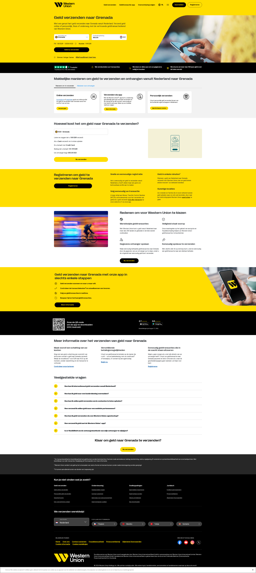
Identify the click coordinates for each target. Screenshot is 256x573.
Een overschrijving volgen (62, 502)
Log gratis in (60, 99)
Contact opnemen (97, 494)
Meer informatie (111, 109)
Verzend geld (62, 108)
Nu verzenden (81, 159)
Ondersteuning (97, 486)
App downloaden (134, 502)
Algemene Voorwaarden (174, 498)
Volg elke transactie (135, 200)
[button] (161, 4)
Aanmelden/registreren (136, 490)
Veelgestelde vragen (98, 490)
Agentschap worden (135, 494)
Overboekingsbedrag (98, 35)
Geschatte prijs (59, 498)
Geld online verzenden (61, 490)
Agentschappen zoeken (159, 108)
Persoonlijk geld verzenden (62, 494)
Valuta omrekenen (135, 498)
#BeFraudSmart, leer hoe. (86, 57)
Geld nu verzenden (71, 50)
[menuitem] (64, 4)
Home (58, 542)
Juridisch (170, 486)
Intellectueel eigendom (174, 490)
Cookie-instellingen (80, 544)
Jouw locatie (63, 519)
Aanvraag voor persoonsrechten (102, 498)
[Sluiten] (253, 570)
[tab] (65, 86)
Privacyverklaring (172, 494)
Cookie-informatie (63, 544)
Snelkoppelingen (135, 486)
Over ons (66, 542)
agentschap (186, 197)
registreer (69, 99)
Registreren (73, 186)
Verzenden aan (62, 35)
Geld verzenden (60, 486)
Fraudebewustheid (96, 542)
